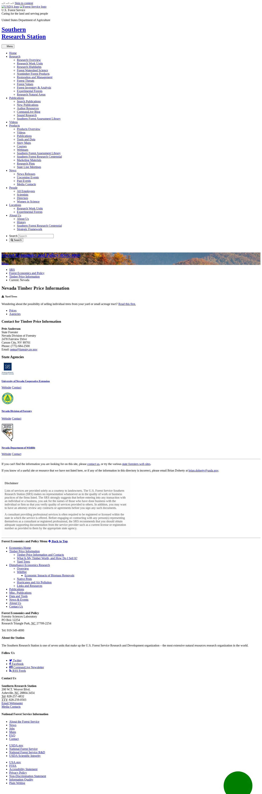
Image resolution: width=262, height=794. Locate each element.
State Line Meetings (29, 167)
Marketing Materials (29, 160)
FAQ (12, 735)
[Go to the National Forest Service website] (33, 6)
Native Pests (24, 578)
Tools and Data (26, 139)
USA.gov (15, 762)
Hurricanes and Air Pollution (34, 582)
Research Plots (26, 163)
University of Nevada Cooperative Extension (26, 381)
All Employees (26, 191)
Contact (16, 387)
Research (14, 56)
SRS (12, 269)
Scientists (22, 194)
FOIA (12, 765)
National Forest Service (23, 748)
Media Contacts (26, 184)
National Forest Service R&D (27, 752)
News (12, 170)
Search (13, 235)
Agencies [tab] (15, 314)
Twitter (16, 660)
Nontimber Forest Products (33, 73)
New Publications (27, 104)
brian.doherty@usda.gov (203, 470)
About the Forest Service (24, 721)
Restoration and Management (34, 77)
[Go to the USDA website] (10, 6)
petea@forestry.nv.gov (23, 349)
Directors (22, 198)
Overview (23, 568)
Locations (15, 205)
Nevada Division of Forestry (17, 411)
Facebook (17, 663)
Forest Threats (25, 80)
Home (13, 53)
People (13, 187)
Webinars (22, 149)
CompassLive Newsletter (28, 667)
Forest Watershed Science (32, 70)
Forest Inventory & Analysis (34, 87)
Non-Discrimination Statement (27, 776)
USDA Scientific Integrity (25, 755)
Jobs (12, 728)
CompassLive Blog (28, 111)
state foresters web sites (136, 464)
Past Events (24, 180)
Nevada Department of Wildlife (18, 447)
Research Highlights (29, 66)
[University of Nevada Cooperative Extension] (8, 373)
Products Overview (28, 129)
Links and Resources (29, 585)
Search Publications (29, 101)
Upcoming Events (28, 177)
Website (6, 387)
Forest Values (25, 84)
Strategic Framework (29, 229)
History (21, 222)
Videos (13, 122)
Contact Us (16, 606)
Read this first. (127, 304)
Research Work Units (30, 63)
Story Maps (24, 142)
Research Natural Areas (31, 94)
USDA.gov (16, 745)
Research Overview (29, 60)
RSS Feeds (19, 670)
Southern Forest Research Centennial (39, 156)
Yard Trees (23, 561)
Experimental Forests (29, 91)
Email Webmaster (12, 703)
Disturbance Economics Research (29, 565)
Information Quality (21, 779)
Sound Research (27, 115)
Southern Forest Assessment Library (39, 118)
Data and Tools (18, 596)
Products (14, 125)
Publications (16, 98)
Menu (9, 46)
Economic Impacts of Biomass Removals (49, 575)
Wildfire (22, 572)
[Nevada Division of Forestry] (8, 403)
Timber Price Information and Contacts (40, 554)
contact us (93, 464)
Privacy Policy (18, 772)
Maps (12, 732)
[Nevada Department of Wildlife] (8, 440)
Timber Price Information (24, 276)
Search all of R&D (13, 246)
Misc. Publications (20, 592)
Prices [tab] (12, 310)
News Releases (26, 174)
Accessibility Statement (23, 769)
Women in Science (28, 201)
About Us (15, 215)
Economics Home (20, 547)
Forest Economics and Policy (41, 254)
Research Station (24, 33)
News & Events (18, 599)
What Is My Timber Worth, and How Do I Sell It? (47, 558)
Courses (22, 146)
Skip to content (24, 3)
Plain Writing (17, 783)
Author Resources (28, 108)
